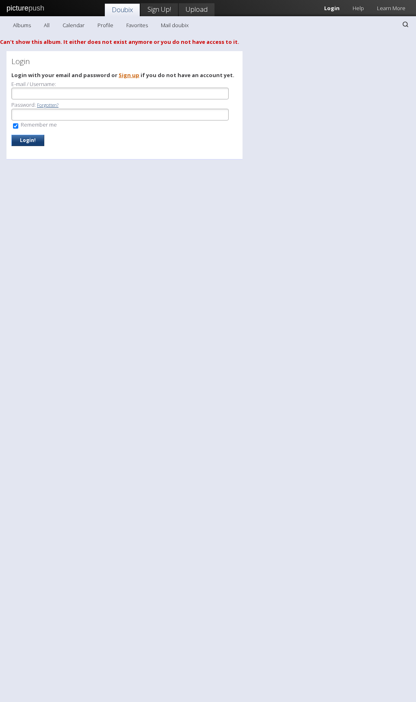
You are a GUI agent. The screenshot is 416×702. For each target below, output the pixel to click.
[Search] (405, 24)
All (47, 25)
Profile (105, 25)
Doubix (122, 9)
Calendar (73, 25)
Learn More (391, 8)
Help (358, 8)
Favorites (137, 25)
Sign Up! (159, 9)
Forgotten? (47, 105)
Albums (22, 25)
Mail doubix (174, 25)
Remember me (38, 124)
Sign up (129, 75)
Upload (197, 9)
